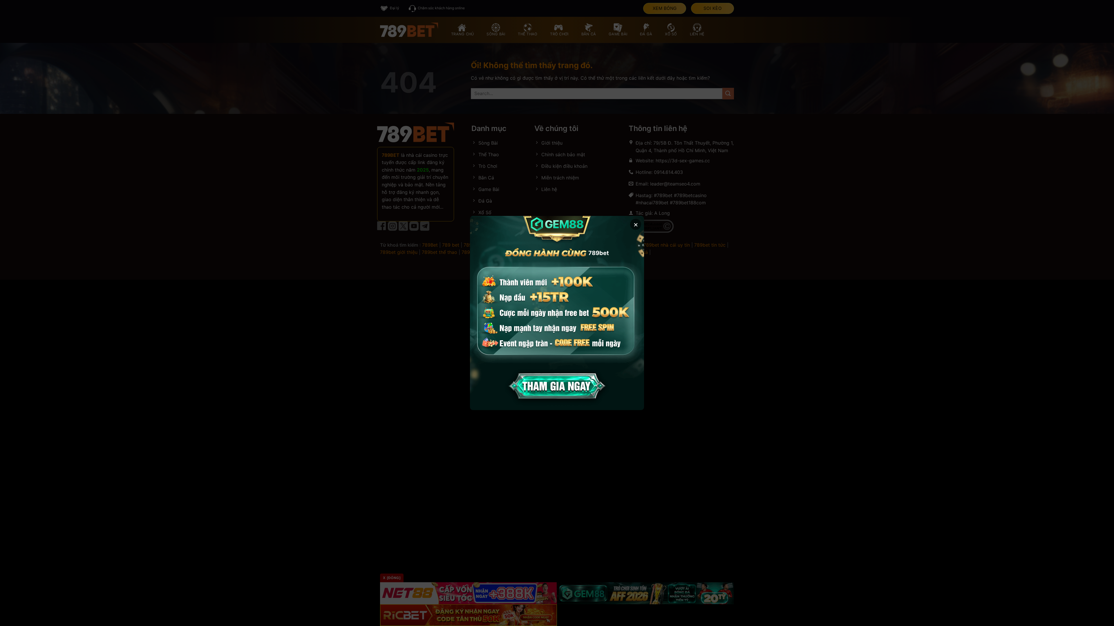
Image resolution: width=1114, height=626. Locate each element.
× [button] (635, 224)
